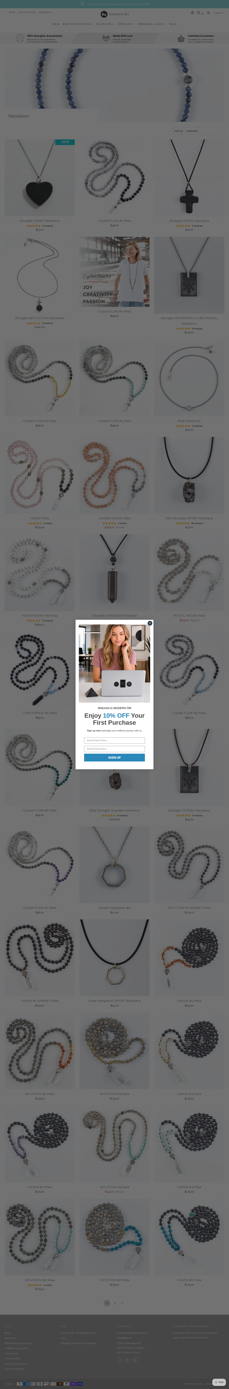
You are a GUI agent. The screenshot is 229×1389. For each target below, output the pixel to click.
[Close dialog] (150, 623)
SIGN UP (114, 757)
